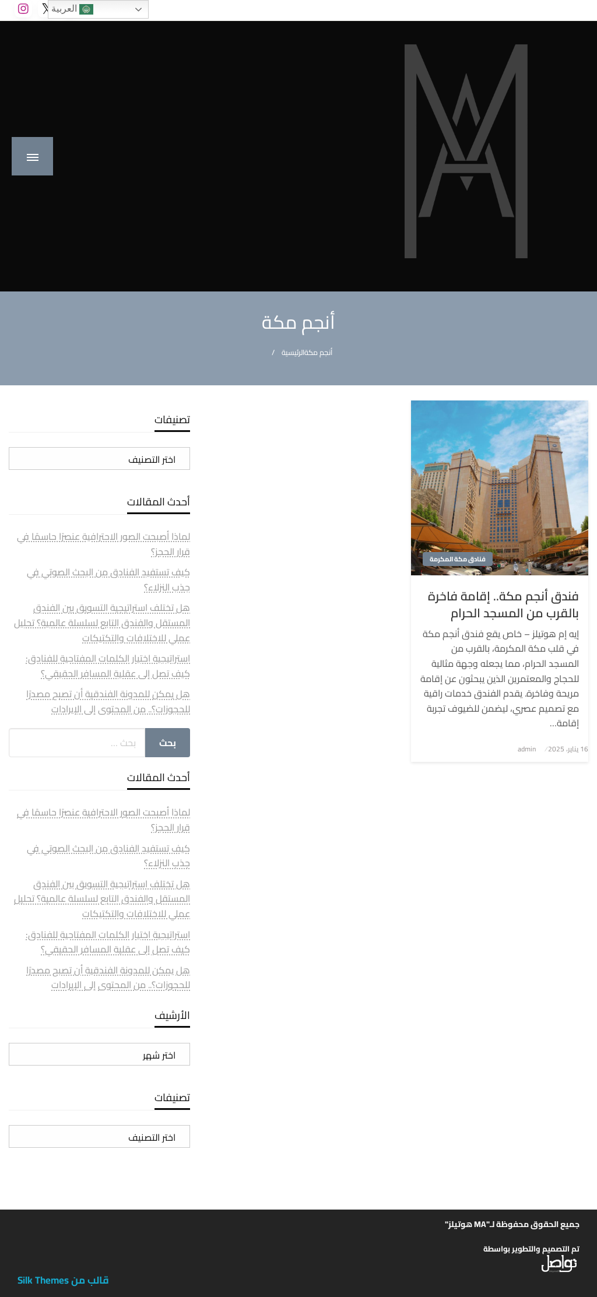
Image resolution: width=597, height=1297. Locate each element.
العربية (65, 8)
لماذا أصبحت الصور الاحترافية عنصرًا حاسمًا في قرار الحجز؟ (103, 544)
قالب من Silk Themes (63, 1280)
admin (527, 748)
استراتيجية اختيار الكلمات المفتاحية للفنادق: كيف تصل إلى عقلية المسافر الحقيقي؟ (108, 665)
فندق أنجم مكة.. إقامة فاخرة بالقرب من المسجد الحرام (503, 605)
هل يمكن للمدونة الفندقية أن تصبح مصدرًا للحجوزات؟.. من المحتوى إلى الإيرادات (108, 701)
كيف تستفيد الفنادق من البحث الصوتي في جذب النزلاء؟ (108, 579)
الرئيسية (293, 352)
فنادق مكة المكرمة (458, 559)
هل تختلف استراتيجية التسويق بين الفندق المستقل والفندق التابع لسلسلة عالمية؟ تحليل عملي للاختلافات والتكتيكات (102, 622)
